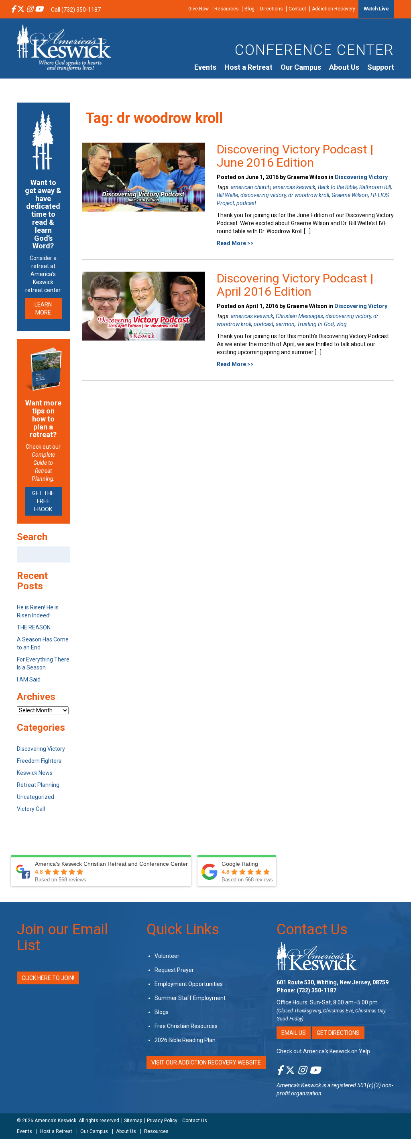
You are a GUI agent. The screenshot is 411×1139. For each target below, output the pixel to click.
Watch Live (376, 9)
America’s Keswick (55, 1120)
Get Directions (338, 1033)
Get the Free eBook (43, 501)
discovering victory (263, 195)
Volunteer (167, 956)
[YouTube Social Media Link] (39, 9)
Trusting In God (315, 324)
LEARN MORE (43, 308)
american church (251, 187)
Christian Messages (299, 316)
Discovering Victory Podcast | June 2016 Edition (295, 155)
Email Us (293, 1033)
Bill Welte (227, 195)
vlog (341, 324)
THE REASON (34, 627)
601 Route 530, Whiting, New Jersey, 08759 (333, 982)
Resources (226, 9)
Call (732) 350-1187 (76, 9)
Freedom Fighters (39, 761)
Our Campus (301, 67)
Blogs (162, 1012)
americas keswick (294, 187)
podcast (246, 203)
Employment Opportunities (189, 984)
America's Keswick (299, 1085)
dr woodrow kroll (308, 195)
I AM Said (29, 679)
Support (380, 67)
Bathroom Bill (375, 187)
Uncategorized (35, 797)
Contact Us (312, 929)
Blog (249, 9)
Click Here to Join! (48, 978)
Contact (297, 9)
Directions (271, 9)
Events (205, 67)
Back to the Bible (337, 187)
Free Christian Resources (186, 1026)
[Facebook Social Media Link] (13, 9)
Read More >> (235, 243)
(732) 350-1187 (316, 990)
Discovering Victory (361, 177)
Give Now (198, 9)
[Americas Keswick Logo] (64, 47)
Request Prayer (174, 970)
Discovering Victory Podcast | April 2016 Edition (295, 284)
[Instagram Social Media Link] (29, 9)
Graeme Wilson (350, 195)
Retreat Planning (38, 785)
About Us (344, 67)
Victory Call (31, 809)
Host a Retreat (248, 67)
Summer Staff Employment (190, 998)
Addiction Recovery (333, 9)
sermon (285, 324)
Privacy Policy (162, 1120)
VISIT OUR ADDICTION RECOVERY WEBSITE (206, 1062)
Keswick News (35, 773)
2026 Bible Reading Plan (185, 1040)
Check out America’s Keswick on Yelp (323, 1051)
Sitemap (133, 1120)
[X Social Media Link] (20, 9)
